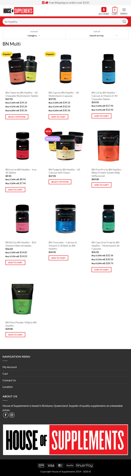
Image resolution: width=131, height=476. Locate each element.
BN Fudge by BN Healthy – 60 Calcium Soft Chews (64, 171)
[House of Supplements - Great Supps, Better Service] (18, 10)
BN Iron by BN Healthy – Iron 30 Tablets (21, 171)
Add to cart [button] (58, 117)
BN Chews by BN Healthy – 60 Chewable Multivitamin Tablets (21, 94)
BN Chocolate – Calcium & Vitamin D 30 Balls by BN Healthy (63, 245)
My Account (10, 367)
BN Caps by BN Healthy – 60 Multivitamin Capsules (64, 94)
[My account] (103, 9)
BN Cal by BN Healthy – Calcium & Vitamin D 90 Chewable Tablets (104, 95)
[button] (115, 11)
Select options (17, 117)
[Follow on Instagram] (12, 415)
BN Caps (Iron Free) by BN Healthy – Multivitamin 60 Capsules (105, 245)
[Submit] (124, 21)
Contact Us (9, 380)
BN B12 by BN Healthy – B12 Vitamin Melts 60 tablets (20, 244)
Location (8, 386)
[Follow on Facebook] (6, 415)
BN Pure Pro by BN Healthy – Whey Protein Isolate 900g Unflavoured (107, 172)
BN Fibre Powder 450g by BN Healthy (21, 324)
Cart (5, 373)
